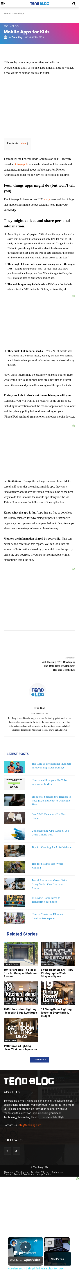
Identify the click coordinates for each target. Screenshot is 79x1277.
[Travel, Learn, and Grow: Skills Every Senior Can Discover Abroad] (14, 884)
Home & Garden (12, 964)
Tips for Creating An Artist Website (51, 847)
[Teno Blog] (6, 37)
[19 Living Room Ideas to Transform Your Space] (14, 901)
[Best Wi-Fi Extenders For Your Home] (14, 818)
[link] (13, 1243)
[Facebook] (7, 1151)
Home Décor (47, 964)
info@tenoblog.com (29, 1125)
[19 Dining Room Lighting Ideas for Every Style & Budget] (58, 993)
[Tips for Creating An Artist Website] (14, 851)
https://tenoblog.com (39, 713)
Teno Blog (16, 37)
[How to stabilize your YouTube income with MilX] (14, 784)
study (47, 199)
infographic (22, 164)
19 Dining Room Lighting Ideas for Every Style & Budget (56, 1012)
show (23, 143)
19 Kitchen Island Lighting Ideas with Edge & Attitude (20, 1011)
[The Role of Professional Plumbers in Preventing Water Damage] (14, 767)
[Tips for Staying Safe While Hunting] (14, 867)
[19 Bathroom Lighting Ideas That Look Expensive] (21, 1030)
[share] (35, 1240)
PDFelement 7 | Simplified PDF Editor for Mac (24, 1242)
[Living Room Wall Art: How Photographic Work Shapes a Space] (58, 954)
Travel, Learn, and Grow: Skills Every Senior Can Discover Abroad (49, 884)
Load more (38, 1059)
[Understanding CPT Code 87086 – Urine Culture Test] (14, 834)
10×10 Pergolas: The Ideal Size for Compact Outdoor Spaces (20, 973)
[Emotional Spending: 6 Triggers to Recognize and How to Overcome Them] (14, 800)
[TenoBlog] (39, 3)
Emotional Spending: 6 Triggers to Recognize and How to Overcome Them (51, 800)
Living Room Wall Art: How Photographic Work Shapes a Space (57, 973)
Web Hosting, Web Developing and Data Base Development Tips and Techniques (58, 666)
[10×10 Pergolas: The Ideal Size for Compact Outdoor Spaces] (21, 954)
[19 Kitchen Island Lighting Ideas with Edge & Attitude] (21, 993)
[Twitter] (16, 1151)
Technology (11, 26)
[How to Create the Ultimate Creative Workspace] (14, 918)
